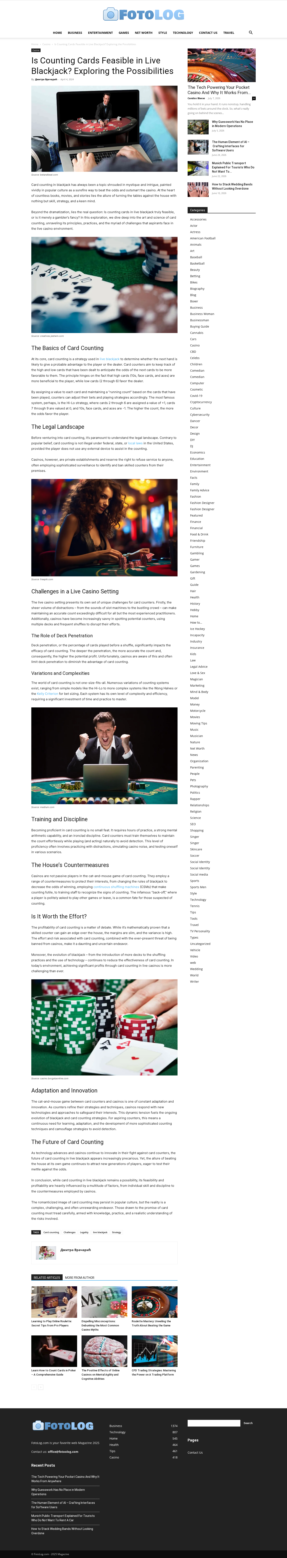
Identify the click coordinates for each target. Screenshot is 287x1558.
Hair (193, 591)
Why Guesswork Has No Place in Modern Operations (58, 1492)
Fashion (195, 496)
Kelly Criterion (47, 694)
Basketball (197, 263)
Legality (84, 1232)
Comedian (197, 370)
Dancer (195, 421)
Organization (199, 761)
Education (197, 459)
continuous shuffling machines (116, 887)
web (193, 963)
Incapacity (197, 635)
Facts (193, 478)
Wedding (196, 969)
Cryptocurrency (201, 402)
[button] (251, 33)
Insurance (197, 648)
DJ (191, 446)
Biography (197, 289)
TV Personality (200, 931)
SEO (193, 824)
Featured (196, 515)
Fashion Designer (202, 503)
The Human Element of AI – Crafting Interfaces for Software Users (230, 146)
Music (194, 730)
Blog (193, 295)
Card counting (51, 1232)
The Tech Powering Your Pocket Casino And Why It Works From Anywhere (65, 1479)
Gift (192, 578)
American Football (203, 238)
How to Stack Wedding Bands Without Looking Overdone (62, 1531)
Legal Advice (199, 667)
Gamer (195, 559)
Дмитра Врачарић (46, 79)
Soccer (194, 856)
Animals (195, 245)
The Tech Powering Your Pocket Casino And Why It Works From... (219, 90)
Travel (228, 33)
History (195, 604)
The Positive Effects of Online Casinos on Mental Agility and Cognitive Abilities (101, 1374)
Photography (199, 786)
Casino (46, 44)
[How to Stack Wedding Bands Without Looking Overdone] (198, 189)
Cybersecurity (199, 415)
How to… (196, 622)
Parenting (197, 767)
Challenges (69, 1232)
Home (57, 33)
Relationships (199, 805)
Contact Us (208, 33)
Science (195, 818)
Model (194, 698)
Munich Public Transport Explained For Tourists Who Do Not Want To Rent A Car (63, 1518)
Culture (195, 408)
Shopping (197, 830)
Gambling (197, 553)
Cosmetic (196, 389)
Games (124, 33)
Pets (193, 780)
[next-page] (40, 1387)
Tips (193, 912)
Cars (193, 339)
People (195, 774)
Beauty (195, 270)
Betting (195, 276)
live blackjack (110, 359)
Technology (183, 33)
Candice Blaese (196, 98)
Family (194, 484)
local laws (135, 443)
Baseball (196, 257)
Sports (194, 881)
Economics (197, 452)
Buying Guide (199, 326)
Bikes (193, 282)
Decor (194, 427)
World (194, 975)
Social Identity (200, 862)
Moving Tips (198, 723)
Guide (194, 585)
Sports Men (198, 887)
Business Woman (202, 314)
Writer (194, 982)
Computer (197, 383)
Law (193, 660)
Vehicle (195, 950)
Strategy (116, 1232)
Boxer (194, 301)
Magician (196, 679)
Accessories (198, 219)
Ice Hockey (197, 629)
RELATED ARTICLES (47, 1277)
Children (196, 364)
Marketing (197, 685)
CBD (193, 352)
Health (194, 597)
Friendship (197, 541)
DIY (192, 440)
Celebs (195, 358)
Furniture (196, 547)
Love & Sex (197, 673)
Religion (195, 811)
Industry (196, 641)
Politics (195, 793)
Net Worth (144, 33)
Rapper (195, 799)
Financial (196, 528)
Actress (195, 232)
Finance (195, 522)
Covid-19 (196, 396)
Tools (193, 919)
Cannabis (196, 333)
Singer (194, 837)
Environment (199, 471)
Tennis (195, 906)
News (194, 755)
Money (195, 704)
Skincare (196, 849)
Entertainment (100, 33)
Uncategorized (200, 944)
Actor (193, 226)
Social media (199, 874)
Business (75, 33)
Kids (193, 654)
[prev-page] (34, 1387)
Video (194, 956)
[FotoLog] (143, 14)
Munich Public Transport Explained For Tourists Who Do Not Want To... (233, 167)
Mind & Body (199, 692)
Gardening (197, 572)
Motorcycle (197, 711)
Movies (195, 717)
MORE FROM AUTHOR (79, 1277)
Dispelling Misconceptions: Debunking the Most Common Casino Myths (100, 1325)
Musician (196, 736)
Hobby (194, 610)
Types (194, 937)
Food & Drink (199, 534)
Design (195, 433)
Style (162, 33)
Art (192, 251)
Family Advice (199, 490)
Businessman (199, 320)
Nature (195, 742)
